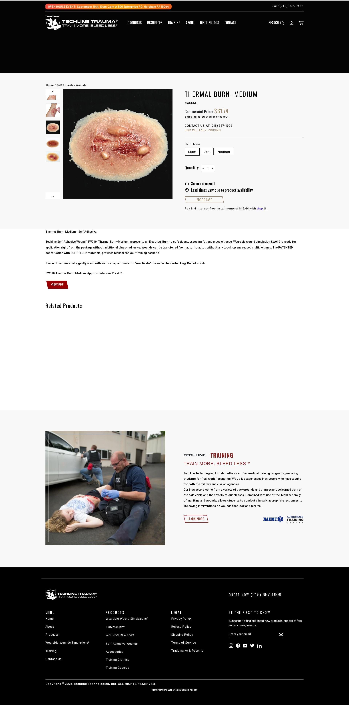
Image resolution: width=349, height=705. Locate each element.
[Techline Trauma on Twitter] (252, 645)
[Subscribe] (281, 634)
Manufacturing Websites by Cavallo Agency (174, 689)
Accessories (114, 651)
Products (135, 23)
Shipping (191, 116)
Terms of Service (183, 642)
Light (192, 152)
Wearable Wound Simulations (127, 618)
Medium (224, 152)
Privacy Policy (181, 618)
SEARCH (278, 22)
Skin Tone (192, 144)
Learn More (196, 519)
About (190, 23)
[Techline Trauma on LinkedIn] (259, 645)
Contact (230, 23)
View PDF (57, 284)
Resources (154, 23)
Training (174, 23)
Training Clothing (118, 659)
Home (50, 85)
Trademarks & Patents (187, 650)
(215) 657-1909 (291, 6)
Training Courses (117, 667)
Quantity (192, 167)
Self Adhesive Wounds (71, 85)
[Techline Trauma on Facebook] (238, 645)
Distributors (209, 23)
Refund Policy (181, 626)
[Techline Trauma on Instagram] (231, 645)
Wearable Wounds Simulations (67, 642)
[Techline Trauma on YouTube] (245, 645)
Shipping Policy (182, 634)
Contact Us (53, 659)
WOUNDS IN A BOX (120, 635)
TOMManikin (115, 627)
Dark (207, 152)
